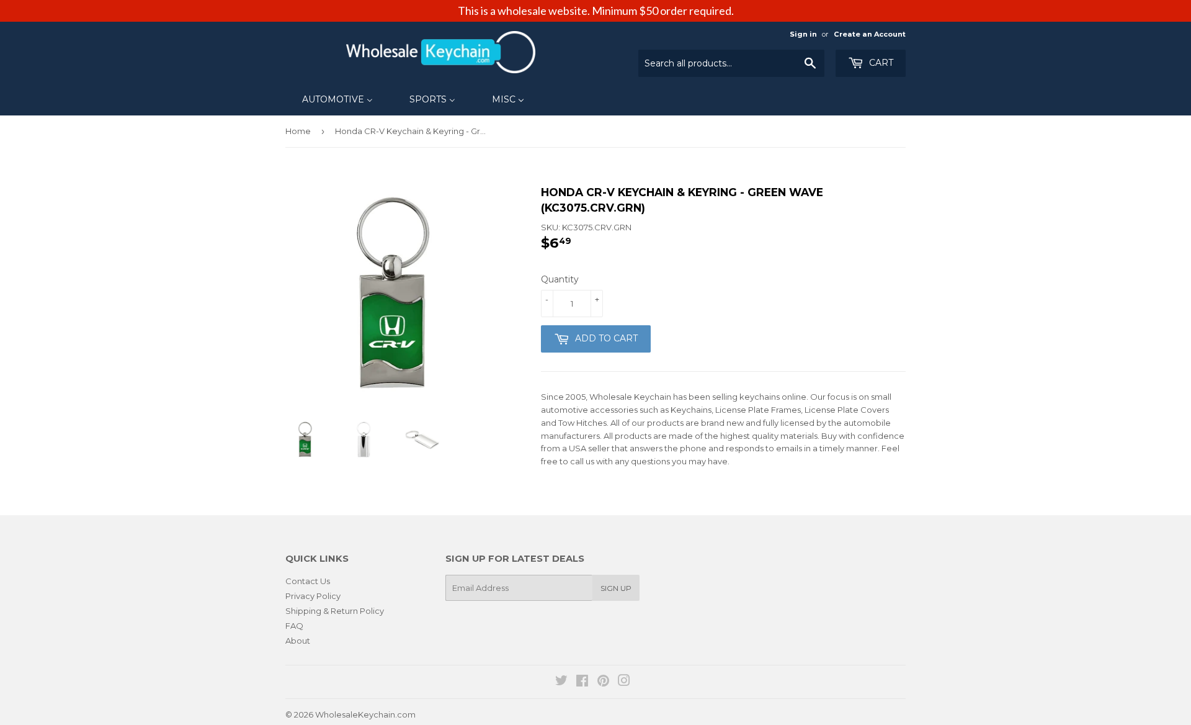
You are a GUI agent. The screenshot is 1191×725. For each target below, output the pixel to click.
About (297, 641)
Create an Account (870, 34)
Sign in (803, 34)
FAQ (294, 626)
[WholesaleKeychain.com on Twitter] (561, 682)
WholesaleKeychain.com (365, 714)
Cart (880, 62)
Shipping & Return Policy (334, 611)
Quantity (560, 279)
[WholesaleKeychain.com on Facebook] (582, 682)
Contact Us (307, 581)
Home (298, 131)
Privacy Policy (313, 596)
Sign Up (615, 588)
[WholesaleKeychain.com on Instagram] (624, 682)
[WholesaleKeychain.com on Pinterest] (603, 682)
